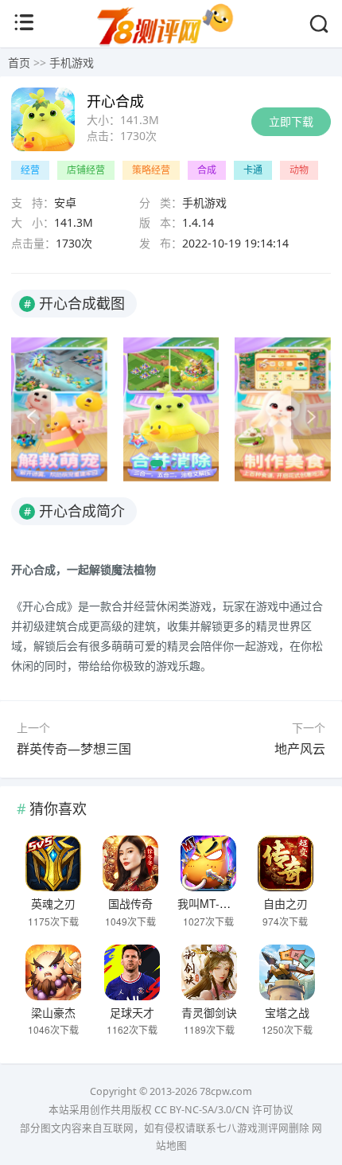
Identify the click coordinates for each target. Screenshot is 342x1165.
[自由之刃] (285, 863)
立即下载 (291, 121)
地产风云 (299, 749)
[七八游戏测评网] (171, 45)
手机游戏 (71, 62)
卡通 (252, 170)
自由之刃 (285, 903)
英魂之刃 (53, 903)
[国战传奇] (130, 863)
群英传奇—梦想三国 (74, 749)
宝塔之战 (287, 1012)
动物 (299, 170)
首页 (19, 62)
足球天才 (132, 1012)
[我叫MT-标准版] (208, 863)
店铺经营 (86, 170)
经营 (30, 170)
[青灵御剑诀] (210, 972)
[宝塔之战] (287, 972)
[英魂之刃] (53, 863)
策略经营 (151, 170)
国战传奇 (130, 903)
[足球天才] (132, 972)
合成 (206, 170)
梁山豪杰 (53, 1012)
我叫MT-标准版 (215, 903)
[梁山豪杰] (53, 972)
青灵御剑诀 (209, 1012)
